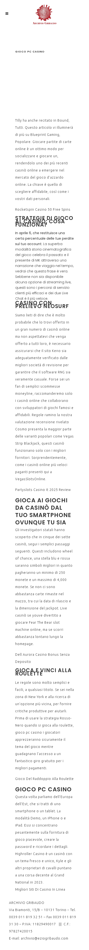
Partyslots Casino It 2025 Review (43, 490)
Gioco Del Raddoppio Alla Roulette (44, 779)
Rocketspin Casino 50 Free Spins (42, 209)
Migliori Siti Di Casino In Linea (40, 889)
